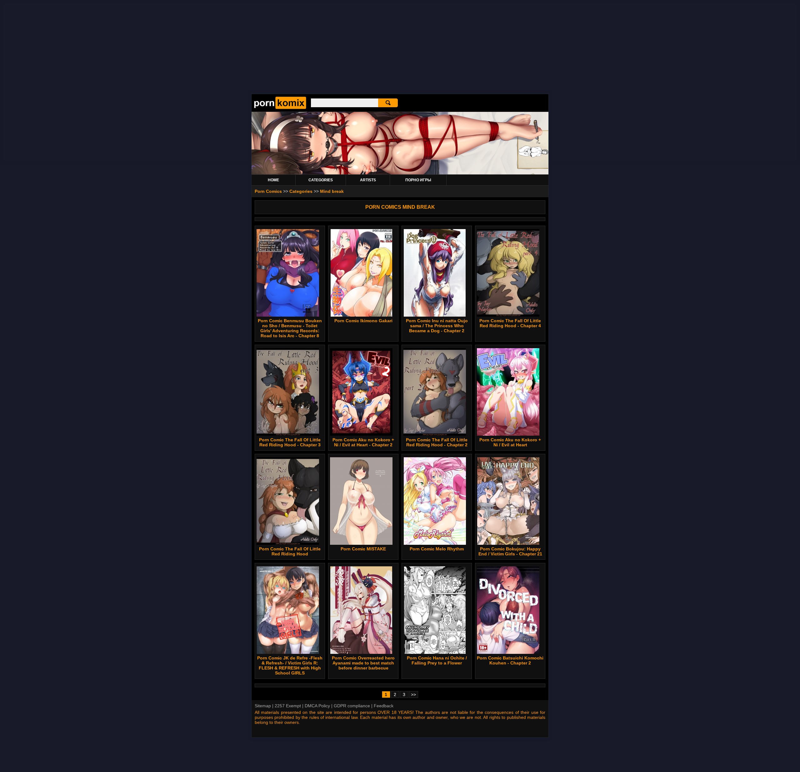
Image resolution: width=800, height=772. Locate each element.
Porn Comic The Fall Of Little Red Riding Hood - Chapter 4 (510, 323)
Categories (300, 191)
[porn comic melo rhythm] (435, 501)
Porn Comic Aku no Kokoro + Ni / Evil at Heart (510, 442)
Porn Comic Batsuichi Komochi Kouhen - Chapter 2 (510, 660)
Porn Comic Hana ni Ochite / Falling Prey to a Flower (437, 660)
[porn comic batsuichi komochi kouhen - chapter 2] (508, 610)
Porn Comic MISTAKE (363, 548)
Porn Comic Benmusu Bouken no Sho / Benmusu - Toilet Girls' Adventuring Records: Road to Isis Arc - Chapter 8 (290, 328)
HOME (273, 180)
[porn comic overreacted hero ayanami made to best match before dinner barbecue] (361, 610)
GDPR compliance (352, 705)
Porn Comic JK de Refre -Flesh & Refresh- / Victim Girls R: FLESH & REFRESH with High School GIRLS (289, 665)
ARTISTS (368, 180)
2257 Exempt (288, 705)
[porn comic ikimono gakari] (361, 273)
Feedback (383, 705)
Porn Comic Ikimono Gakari (363, 320)
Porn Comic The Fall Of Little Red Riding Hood (290, 551)
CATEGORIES (320, 180)
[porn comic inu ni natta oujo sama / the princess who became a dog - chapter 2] (435, 273)
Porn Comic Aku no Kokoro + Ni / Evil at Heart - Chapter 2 (363, 442)
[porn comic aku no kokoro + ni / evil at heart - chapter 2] (361, 392)
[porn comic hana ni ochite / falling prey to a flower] (435, 610)
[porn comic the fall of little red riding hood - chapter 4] (508, 273)
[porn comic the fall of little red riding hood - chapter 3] (288, 392)
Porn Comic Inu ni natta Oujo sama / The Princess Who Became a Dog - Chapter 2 (437, 325)
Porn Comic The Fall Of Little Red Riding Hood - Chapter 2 (437, 442)
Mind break (332, 191)
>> (413, 694)
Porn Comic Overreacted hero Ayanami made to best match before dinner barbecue (363, 662)
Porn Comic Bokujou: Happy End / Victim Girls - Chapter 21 (510, 551)
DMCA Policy (317, 705)
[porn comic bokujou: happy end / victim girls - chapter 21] (508, 501)
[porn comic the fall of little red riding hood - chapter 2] (435, 392)
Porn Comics (268, 191)
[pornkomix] (280, 107)
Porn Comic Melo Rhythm (437, 548)
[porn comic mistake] (361, 501)
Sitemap (263, 705)
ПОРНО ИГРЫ (418, 180)
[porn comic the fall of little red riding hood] (288, 501)
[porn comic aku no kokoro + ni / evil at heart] (508, 392)
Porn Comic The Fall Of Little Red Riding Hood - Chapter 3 (290, 442)
